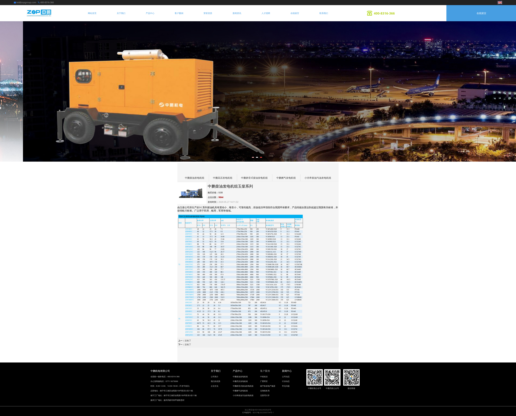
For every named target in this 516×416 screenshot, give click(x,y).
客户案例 (179, 13)
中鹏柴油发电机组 (194, 177)
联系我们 (323, 13)
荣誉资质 (208, 13)
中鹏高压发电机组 (222, 177)
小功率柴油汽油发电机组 (317, 177)
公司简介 (214, 376)
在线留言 (295, 13)
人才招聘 (265, 13)
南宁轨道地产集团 (267, 386)
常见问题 (286, 386)
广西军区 (264, 381)
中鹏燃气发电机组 (286, 177)
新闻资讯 (237, 13)
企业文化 (214, 386)
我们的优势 (215, 381)
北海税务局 (265, 390)
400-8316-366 (47, 2)
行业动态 (286, 381)
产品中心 (150, 13)
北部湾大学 (265, 395)
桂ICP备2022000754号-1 (263, 412)
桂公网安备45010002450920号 (258, 409)
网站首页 (92, 13)
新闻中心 (287, 370)
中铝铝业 (264, 376)
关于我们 (121, 13)
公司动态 (286, 376)
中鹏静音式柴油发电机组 (254, 177)
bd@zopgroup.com (26, 2)
